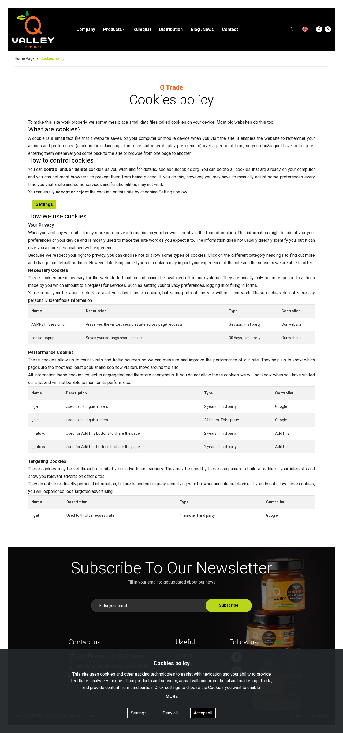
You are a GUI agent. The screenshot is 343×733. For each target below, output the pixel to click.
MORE (172, 696)
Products (112, 29)
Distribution (171, 29)
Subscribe (228, 605)
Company (85, 29)
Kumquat (142, 29)
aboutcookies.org (183, 169)
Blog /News (202, 29)
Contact (230, 29)
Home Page (25, 58)
